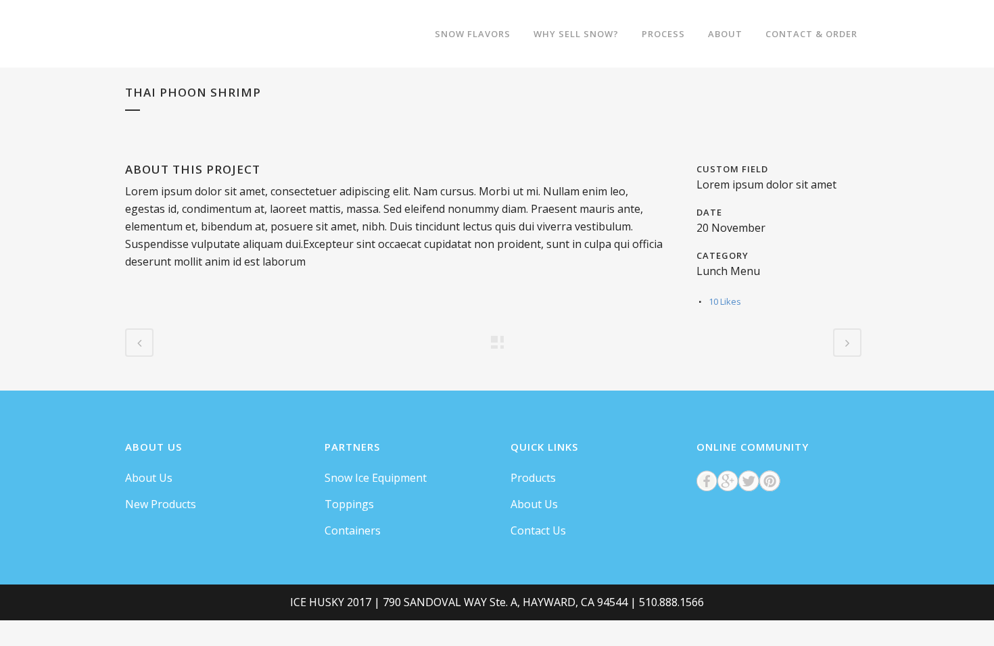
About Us (148, 477)
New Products (160, 504)
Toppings (349, 504)
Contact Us (538, 530)
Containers (353, 530)
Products (533, 477)
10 (725, 301)
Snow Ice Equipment (376, 477)
